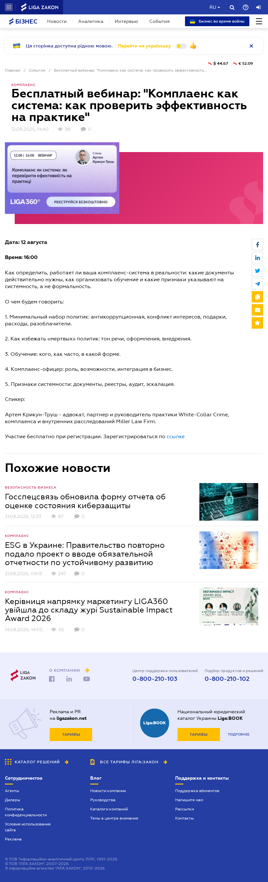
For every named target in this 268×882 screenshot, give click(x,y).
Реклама (13, 839)
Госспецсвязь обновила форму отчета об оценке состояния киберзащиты (85, 501)
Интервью (126, 21)
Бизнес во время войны (221, 21)
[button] (9, 7)
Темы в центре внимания (114, 818)
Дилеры (12, 800)
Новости (57, 21)
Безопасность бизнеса (31, 487)
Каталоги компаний (109, 809)
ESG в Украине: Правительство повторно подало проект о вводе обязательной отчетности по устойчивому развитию (85, 554)
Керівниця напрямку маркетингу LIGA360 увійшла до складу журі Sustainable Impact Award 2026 (89, 610)
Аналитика (90, 21)
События (159, 21)
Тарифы (71, 734)
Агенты (12, 790)
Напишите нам (189, 800)
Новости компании (108, 790)
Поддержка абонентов (197, 790)
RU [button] (212, 7)
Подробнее (238, 734)
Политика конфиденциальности (26, 812)
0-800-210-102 (227, 679)
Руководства (102, 800)
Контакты (184, 818)
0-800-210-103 (154, 679)
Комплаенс (23, 85)
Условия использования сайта (28, 827)
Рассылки (184, 809)
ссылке (176, 436)
